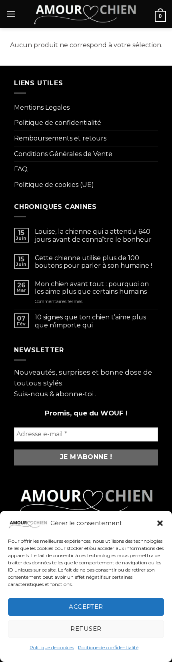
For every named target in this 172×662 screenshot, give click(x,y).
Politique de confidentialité (108, 647)
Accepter (86, 606)
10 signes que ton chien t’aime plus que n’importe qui (90, 321)
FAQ (21, 169)
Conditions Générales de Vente (63, 154)
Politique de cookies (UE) (54, 185)
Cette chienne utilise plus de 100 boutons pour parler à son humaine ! (93, 261)
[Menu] (11, 14)
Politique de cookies (52, 647)
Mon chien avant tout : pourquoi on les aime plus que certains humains (92, 287)
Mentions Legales (42, 107)
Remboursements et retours (60, 138)
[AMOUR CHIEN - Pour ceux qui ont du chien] (85, 14)
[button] (160, 523)
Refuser (85, 628)
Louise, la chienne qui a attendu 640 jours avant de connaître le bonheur (93, 235)
